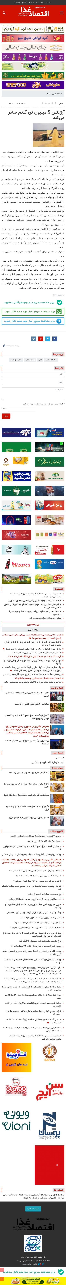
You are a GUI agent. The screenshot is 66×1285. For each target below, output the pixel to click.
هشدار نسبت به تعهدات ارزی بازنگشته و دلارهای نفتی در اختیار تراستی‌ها (33, 1004)
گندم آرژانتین (16, 360)
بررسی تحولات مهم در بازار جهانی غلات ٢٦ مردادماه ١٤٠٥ (36, 946)
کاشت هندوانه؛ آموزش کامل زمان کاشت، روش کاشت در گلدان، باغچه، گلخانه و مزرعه (32, 643)
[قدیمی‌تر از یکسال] (57, 810)
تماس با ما (39, 2)
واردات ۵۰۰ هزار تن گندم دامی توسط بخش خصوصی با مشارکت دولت (32, 961)
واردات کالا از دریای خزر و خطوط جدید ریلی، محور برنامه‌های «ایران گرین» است (31, 952)
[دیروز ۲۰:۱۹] (57, 730)
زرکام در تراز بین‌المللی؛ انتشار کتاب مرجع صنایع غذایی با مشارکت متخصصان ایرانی (32, 1029)
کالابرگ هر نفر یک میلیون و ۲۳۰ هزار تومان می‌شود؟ (37, 881)
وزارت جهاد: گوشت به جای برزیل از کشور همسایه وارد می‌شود (33, 649)
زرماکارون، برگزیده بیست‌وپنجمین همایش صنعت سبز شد (27, 742)
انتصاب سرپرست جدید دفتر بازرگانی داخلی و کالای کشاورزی (34, 600)
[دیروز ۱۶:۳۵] (57, 744)
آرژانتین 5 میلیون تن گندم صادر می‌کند (36, 115)
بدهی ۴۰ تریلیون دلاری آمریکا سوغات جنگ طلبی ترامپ (27, 694)
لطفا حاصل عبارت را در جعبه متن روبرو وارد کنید (43, 404)
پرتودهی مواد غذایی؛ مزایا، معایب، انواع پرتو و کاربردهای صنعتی (32, 674)
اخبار (48, 93)
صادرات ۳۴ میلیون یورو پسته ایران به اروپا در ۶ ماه (38, 876)
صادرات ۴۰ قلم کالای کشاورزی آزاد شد (32, 704)
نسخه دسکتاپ (33, 1208)
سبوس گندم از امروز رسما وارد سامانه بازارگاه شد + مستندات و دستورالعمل (33, 1021)
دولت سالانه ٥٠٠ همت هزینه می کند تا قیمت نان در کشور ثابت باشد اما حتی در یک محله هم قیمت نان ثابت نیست (32, 980)
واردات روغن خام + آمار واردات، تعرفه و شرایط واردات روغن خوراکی (31, 854)
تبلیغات (17, 2)
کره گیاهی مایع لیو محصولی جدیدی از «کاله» (29, 773)
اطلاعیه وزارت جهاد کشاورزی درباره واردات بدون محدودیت (35, 928)
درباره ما (48, 2)
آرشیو (24, 2)
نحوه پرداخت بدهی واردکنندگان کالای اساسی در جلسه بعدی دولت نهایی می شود (31, 988)
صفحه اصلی (57, 93)
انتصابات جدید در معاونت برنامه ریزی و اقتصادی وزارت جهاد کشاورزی (34, 613)
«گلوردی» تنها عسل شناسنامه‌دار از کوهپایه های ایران (27, 808)
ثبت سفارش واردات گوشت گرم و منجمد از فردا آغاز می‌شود (34, 899)
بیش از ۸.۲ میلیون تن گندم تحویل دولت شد (41, 918)
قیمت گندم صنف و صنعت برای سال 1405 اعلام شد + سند (34, 656)
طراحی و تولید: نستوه (30, 1264)
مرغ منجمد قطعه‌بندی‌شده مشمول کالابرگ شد (40, 941)
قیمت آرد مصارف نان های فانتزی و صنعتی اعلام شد (38, 678)
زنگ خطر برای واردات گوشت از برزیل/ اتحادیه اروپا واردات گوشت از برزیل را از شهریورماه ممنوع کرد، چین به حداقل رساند (31, 669)
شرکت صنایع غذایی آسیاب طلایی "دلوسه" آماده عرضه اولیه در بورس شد (33, 1012)
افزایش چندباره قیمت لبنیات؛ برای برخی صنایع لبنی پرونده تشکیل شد (31, 887)
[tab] (33, 624)
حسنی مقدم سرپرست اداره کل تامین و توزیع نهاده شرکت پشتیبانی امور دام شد (35, 595)
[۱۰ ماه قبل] (57, 798)
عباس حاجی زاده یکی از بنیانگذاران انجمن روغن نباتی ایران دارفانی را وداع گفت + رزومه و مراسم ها (31, 636)
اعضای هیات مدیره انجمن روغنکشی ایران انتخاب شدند (36, 653)
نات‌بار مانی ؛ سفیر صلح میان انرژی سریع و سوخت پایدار (26, 785)
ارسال (6, 416)
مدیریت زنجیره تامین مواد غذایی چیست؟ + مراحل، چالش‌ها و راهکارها (33, 906)
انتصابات (59, 589)
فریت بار (60, 758)
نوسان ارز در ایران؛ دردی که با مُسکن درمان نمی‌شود (38, 923)
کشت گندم (30, 360)
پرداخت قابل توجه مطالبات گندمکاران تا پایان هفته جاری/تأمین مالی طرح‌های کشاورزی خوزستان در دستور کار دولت (33, 1196)
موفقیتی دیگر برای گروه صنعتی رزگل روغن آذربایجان (26, 795)
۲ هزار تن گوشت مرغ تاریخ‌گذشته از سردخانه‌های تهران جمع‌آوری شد (27, 717)
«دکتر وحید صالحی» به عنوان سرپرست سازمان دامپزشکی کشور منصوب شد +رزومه (32, 606)
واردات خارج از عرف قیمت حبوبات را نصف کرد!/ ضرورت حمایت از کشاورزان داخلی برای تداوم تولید (32, 934)
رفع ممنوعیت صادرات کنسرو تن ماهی (44, 894)
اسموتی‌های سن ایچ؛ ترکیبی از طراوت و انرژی (28, 818)
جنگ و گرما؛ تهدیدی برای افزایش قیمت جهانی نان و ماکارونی (33, 912)
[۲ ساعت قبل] (57, 696)
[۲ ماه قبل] (57, 776)
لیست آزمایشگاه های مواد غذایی (48, 763)
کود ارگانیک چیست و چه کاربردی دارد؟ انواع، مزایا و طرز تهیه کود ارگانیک (32, 662)
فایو (40, 360)
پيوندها (31, 2)
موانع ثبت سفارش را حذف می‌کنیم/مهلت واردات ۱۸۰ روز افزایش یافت (32, 996)
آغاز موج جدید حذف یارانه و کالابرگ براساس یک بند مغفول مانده (32, 682)
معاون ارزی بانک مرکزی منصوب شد (45, 618)
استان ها (58, 1190)
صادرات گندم (51, 360)
